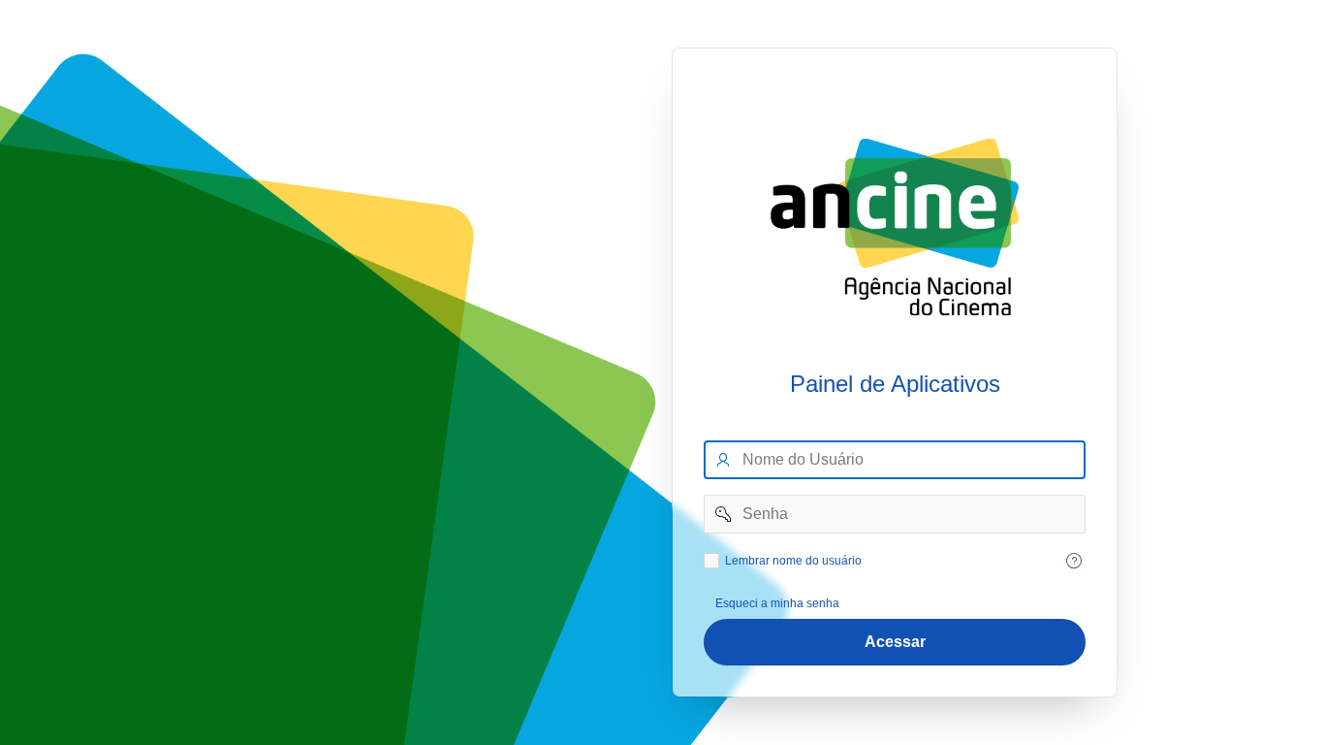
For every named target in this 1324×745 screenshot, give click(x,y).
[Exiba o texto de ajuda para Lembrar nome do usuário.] (1074, 560)
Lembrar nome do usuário (793, 560)
